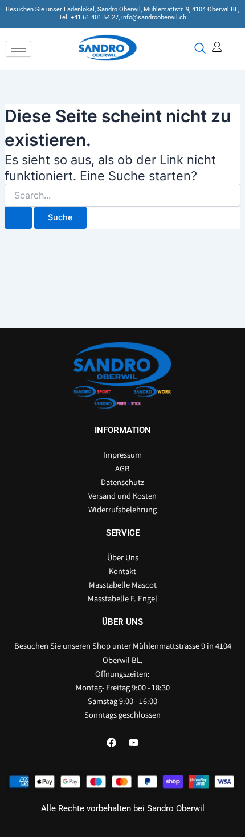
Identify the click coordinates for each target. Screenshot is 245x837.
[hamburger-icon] (18, 49)
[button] (199, 49)
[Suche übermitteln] (18, 218)
